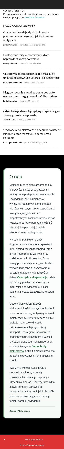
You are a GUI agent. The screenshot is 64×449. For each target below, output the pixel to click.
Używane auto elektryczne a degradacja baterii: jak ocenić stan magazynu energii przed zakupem (32, 134)
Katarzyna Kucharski (12, 82)
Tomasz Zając (9, 119)
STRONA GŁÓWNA (34, 17)
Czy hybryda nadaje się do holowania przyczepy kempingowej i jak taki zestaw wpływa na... (28, 36)
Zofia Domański (10, 45)
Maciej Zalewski (10, 63)
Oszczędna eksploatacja (32, 277)
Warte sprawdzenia (34, 439)
